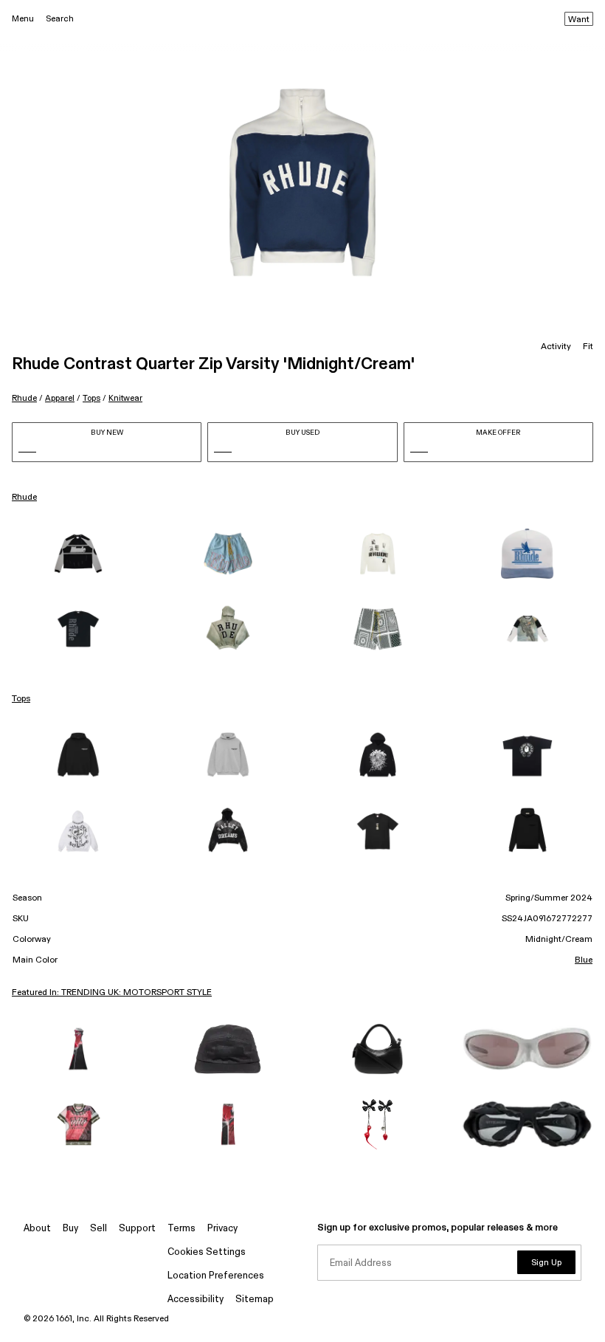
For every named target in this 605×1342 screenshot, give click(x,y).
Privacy (222, 1228)
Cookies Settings (206, 1252)
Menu (23, 19)
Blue (583, 960)
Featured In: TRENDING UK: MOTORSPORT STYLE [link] (112, 992)
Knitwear (125, 398)
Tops (91, 398)
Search (60, 19)
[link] (78, 553)
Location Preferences (215, 1276)
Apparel (60, 398)
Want (579, 20)
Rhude (24, 398)
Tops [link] (21, 699)
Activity (556, 347)
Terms (181, 1228)
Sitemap (254, 1299)
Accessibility (195, 1299)
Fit (588, 347)
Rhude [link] (24, 497)
